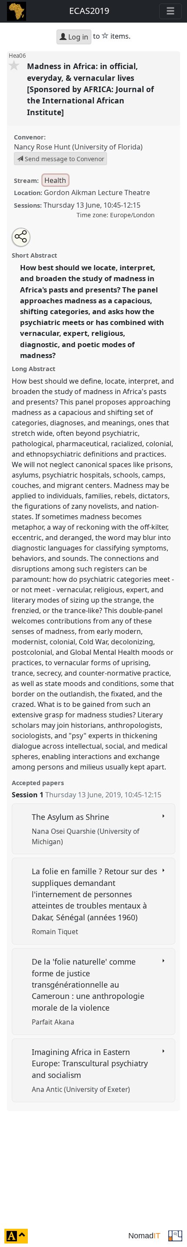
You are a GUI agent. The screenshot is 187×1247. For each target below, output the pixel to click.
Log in (77, 37)
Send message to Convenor (63, 159)
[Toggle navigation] (170, 11)
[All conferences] (175, 1235)
